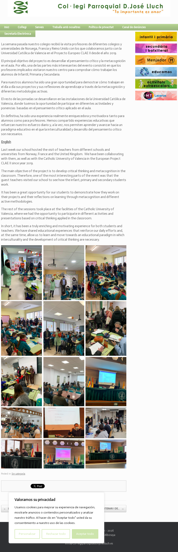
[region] (56, 517)
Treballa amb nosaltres (66, 27)
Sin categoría (18, 473)
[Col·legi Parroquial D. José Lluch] (9, 12)
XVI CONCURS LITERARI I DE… (105, 508)
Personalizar (27, 534)
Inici (6, 27)
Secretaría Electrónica (17, 33)
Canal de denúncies (134, 27)
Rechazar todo (56, 534)
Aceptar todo (85, 534)
